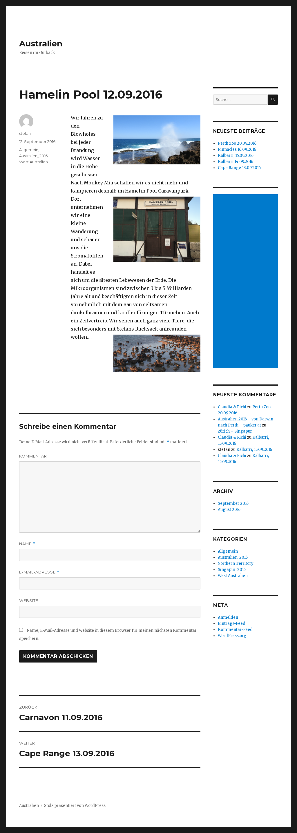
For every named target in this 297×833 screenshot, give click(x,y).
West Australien (33, 161)
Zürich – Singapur (235, 431)
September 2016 (233, 503)
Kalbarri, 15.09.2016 (235, 155)
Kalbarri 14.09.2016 (235, 161)
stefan (25, 133)
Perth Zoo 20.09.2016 (237, 143)
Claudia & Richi (232, 406)
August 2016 (229, 509)
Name (27, 543)
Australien (40, 43)
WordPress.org (232, 635)
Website (28, 600)
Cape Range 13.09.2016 (239, 167)
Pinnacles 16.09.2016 (237, 149)
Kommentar (33, 456)
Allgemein (28, 149)
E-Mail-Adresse (39, 572)
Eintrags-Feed (231, 623)
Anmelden (228, 617)
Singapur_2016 (232, 569)
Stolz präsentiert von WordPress (75, 805)
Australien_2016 (33, 155)
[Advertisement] (246, 282)
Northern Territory (235, 563)
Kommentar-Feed (235, 629)
